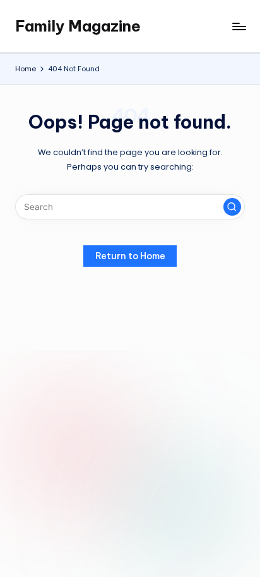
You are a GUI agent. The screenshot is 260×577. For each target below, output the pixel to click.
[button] (232, 207)
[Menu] (238, 26)
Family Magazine (78, 25)
